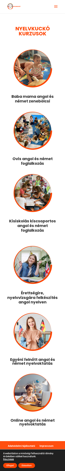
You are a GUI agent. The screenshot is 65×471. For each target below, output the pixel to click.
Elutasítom (27, 465)
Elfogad (10, 465)
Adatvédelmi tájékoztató (21, 446)
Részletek (8, 459)
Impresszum (47, 446)
